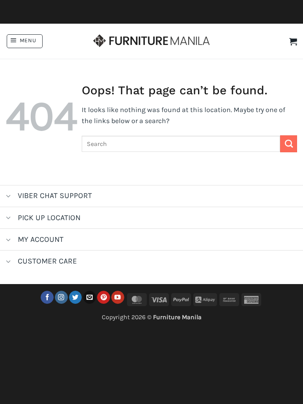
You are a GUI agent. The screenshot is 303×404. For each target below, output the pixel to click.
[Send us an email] (89, 297)
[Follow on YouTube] (117, 297)
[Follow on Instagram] (61, 297)
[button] (25, 41)
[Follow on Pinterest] (103, 297)
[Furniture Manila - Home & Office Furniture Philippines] (151, 41)
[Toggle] (8, 196)
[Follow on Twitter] (75, 297)
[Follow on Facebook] (47, 297)
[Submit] (288, 143)
